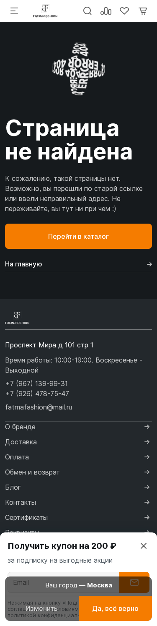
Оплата (17, 457)
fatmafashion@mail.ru (38, 407)
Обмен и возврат (32, 472)
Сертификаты (26, 517)
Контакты (20, 502)
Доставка (21, 442)
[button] (36, 383)
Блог (13, 487)
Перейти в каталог (78, 236)
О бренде (20, 427)
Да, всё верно (115, 608)
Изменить (42, 608)
